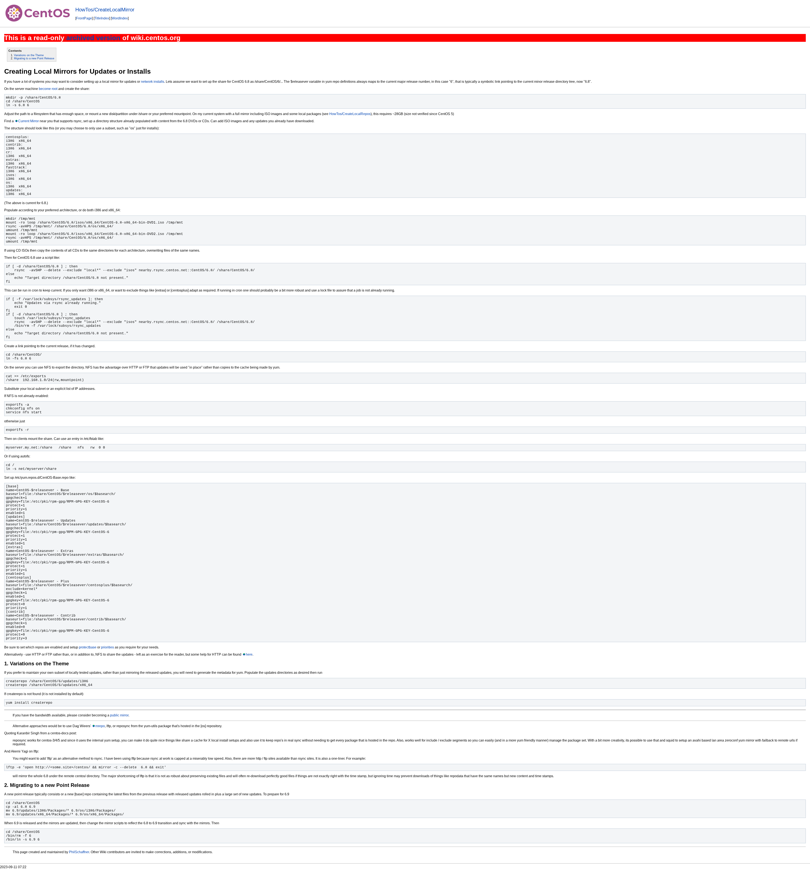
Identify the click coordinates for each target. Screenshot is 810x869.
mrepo (100, 726)
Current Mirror (28, 121)
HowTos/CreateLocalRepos (350, 114)
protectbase (87, 647)
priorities (107, 647)
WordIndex (120, 18)
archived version (93, 38)
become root (48, 89)
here (249, 654)
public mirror (119, 715)
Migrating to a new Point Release (34, 58)
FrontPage (84, 18)
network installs (152, 81)
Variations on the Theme (29, 55)
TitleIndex (101, 18)
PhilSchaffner (79, 852)
